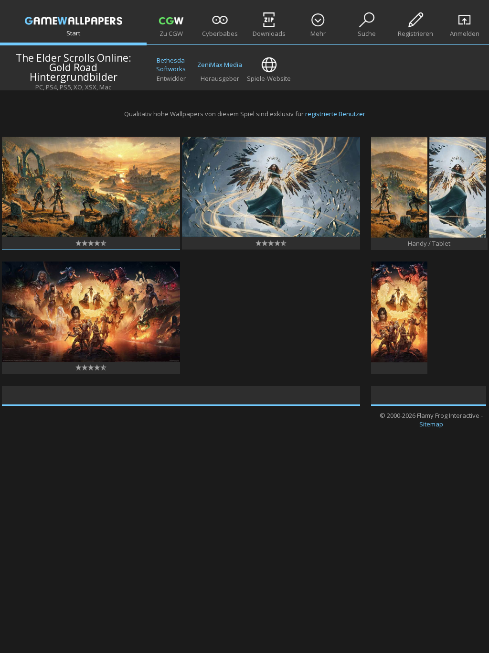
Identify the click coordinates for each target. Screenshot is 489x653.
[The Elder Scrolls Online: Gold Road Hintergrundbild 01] (91, 234)
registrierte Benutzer (335, 113)
